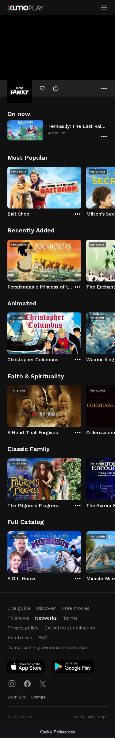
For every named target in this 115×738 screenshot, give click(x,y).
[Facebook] (27, 683)
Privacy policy (22, 628)
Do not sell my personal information (48, 647)
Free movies (75, 608)
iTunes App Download (26, 667)
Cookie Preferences (57, 732)
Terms (70, 618)
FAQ (43, 637)
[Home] (25, 8)
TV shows (18, 618)
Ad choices (19, 637)
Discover (46, 608)
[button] (57, 130)
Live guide (19, 608)
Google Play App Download (73, 667)
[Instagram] (12, 683)
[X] (42, 683)
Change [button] (38, 696)
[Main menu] (104, 7)
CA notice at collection (69, 628)
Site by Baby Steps (90, 717)
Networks (45, 618)
